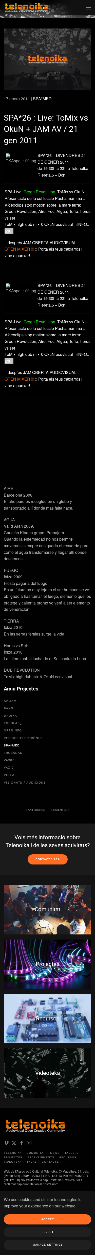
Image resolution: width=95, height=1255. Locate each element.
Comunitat (36, 1153)
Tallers (72, 1153)
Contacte (50, 1161)
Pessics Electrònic (23, 738)
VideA (9, 775)
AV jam (10, 701)
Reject (48, 1232)
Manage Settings (47, 1244)
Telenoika (13, 1153)
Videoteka (13, 1161)
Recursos (67, 1157)
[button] (88, 7)
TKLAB (32, 1161)
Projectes (13, 1157)
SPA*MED (42, 99)
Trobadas (13, 753)
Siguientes (59, 810)
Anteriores (36, 810)
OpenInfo (13, 730)
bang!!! (10, 708)
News (55, 1153)
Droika (10, 715)
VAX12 (9, 767)
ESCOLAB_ (13, 723)
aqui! (9, 231)
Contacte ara (47, 859)
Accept (47, 1219)
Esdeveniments (40, 1157)
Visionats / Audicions (25, 782)
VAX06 (9, 760)
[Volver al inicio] (26, 7)
